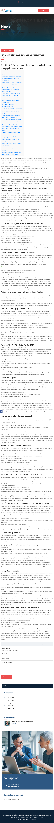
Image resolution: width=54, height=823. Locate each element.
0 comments (14, 57)
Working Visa (11, 697)
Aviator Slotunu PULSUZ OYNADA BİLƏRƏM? (12, 82)
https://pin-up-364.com (21, 203)
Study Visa (10, 705)
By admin (3, 57)
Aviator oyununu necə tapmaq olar (9, 117)
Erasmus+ (42, 10)
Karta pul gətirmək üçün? (7, 106)
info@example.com (13, 786)
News (8, 57)
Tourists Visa (11, 700)
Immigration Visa (12, 703)
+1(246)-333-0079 (12, 779)
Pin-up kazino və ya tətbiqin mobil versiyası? (12, 108)
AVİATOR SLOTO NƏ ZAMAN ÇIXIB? (10, 95)
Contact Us (33, 819)
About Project (26, 819)
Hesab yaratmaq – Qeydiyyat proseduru (11, 137)
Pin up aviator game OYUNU (8, 104)
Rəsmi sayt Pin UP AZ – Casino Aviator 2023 (12, 89)
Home (19, 819)
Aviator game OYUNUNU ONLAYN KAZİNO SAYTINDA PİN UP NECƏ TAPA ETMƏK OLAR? (11, 111)
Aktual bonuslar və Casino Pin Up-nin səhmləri (12, 126)
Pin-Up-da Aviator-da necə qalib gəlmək (11, 93)
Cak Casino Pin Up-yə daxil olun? (9, 87)
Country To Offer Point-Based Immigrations (22, 721)
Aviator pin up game (6, 91)
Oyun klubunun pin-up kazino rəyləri (10, 124)
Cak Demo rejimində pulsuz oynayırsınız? (11, 115)
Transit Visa (11, 708)
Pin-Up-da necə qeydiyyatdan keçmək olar (11, 119)
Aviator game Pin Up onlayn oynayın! (10, 135)
